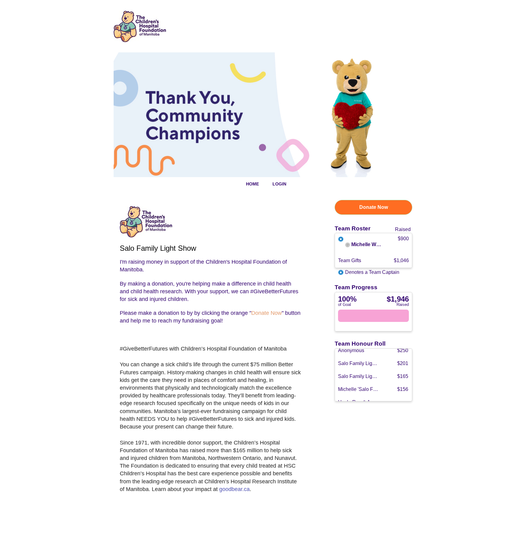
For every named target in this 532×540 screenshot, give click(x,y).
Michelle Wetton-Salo (375, 244)
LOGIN (279, 183)
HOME (252, 183)
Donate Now (373, 207)
